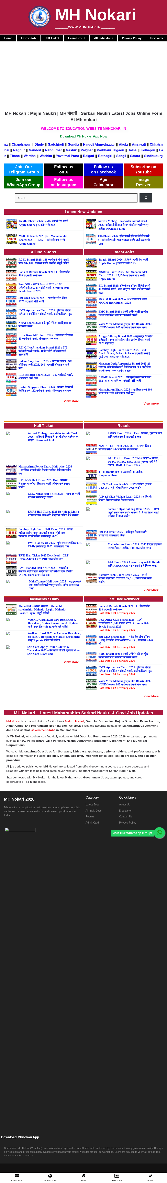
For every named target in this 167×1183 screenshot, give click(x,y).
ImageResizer (143, 182)
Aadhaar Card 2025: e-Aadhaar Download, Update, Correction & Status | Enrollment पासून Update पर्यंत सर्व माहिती (54, 637)
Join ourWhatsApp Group (23, 182)
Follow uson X (63, 169)
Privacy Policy (127, 822)
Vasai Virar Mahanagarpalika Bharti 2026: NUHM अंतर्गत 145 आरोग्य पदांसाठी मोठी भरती (125, 684)
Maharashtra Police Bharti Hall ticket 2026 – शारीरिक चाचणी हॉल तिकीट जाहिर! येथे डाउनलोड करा (45, 470)
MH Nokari (95, 15)
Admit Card (92, 822)
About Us (124, 804)
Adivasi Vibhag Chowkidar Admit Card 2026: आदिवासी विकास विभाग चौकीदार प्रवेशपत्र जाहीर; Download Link (123, 225)
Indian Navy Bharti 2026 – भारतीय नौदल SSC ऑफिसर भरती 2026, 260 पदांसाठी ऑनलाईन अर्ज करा (45, 365)
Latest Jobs (92, 804)
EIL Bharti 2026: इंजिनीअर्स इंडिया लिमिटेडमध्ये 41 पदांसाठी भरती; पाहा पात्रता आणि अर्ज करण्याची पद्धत (124, 240)
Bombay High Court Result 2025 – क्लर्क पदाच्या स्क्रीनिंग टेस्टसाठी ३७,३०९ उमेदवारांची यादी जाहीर (125, 578)
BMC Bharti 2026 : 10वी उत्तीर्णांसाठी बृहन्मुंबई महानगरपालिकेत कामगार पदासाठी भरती (123, 657)
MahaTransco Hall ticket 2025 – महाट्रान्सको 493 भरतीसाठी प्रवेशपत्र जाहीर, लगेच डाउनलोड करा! (55, 585)
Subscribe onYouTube (143, 169)
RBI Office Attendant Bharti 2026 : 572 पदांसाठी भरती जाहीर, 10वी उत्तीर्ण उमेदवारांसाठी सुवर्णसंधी (43, 351)
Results (90, 816)
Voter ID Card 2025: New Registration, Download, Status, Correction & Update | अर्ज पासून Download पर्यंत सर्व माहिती (53, 623)
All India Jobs (94, 810)
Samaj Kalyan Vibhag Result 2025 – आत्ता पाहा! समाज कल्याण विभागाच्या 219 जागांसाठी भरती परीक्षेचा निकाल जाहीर (133, 512)
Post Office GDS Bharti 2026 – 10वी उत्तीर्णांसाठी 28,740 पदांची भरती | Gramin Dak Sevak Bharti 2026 (44, 288)
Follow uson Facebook (103, 169)
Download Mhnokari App (20, 1137)
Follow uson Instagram (63, 182)
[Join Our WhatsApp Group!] (159, 832)
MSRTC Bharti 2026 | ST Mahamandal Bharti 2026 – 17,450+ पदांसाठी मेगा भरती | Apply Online (43, 240)
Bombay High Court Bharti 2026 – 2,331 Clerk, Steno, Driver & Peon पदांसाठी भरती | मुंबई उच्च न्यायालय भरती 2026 (124, 353)
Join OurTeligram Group (24, 169)
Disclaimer (125, 810)
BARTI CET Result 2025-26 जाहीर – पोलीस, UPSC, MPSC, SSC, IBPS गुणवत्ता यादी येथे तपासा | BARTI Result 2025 (133, 462)
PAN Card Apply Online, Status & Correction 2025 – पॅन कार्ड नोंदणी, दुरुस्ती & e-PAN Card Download (53, 650)
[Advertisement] (83, 72)
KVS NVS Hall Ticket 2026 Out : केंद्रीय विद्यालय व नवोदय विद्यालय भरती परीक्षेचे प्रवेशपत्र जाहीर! (44, 484)
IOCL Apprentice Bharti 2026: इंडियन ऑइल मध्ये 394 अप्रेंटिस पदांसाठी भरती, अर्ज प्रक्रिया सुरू (125, 671)
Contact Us (125, 816)
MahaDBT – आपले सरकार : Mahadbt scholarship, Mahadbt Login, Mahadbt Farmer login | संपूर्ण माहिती (42, 610)
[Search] (146, 197)
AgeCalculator (103, 182)
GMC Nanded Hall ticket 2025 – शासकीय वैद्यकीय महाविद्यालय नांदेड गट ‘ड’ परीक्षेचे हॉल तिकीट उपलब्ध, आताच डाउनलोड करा (46, 571)
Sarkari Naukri (74, 721)
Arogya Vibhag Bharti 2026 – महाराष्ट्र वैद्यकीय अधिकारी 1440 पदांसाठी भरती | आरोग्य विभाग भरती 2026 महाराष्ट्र (126, 340)
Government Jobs (43, 730)
